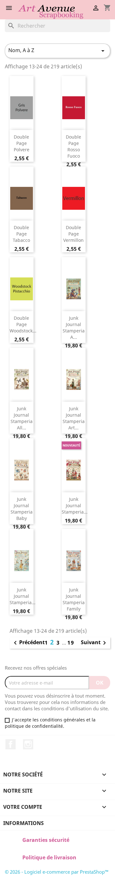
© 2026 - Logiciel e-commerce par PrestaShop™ (57, 872)
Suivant (94, 643)
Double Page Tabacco (21, 233)
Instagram (28, 744)
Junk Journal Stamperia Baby (22, 508)
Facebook (10, 744)
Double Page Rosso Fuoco (73, 146)
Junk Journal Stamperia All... (22, 418)
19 (70, 642)
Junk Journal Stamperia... (75, 505)
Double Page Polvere (21, 143)
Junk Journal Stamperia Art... (74, 418)
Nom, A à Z (57, 51)
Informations (23, 823)
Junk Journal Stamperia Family (74, 599)
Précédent (28, 643)
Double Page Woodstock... (23, 324)
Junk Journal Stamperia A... (74, 327)
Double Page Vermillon (73, 233)
